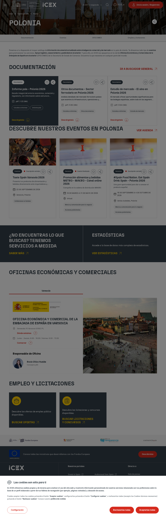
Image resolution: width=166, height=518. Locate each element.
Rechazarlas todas (121, 510)
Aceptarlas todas (147, 510)
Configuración (17, 510)
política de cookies (58, 499)
